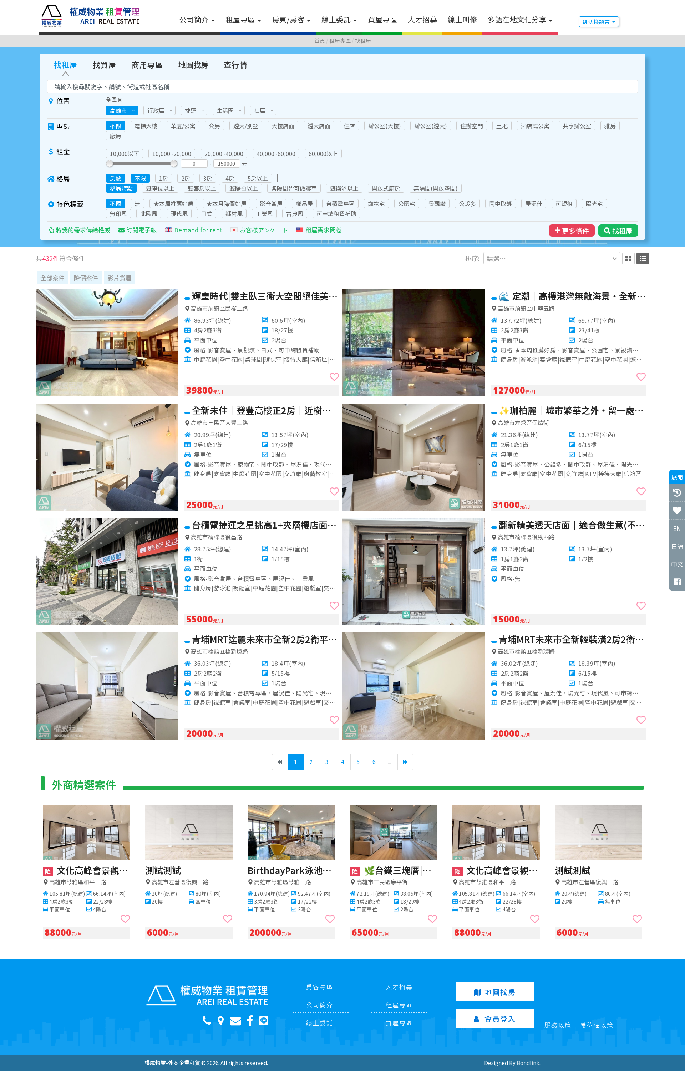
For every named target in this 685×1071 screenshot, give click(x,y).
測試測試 (163, 870)
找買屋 (104, 64)
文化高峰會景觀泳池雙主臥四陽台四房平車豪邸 (87, 870)
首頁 (319, 40)
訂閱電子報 (141, 229)
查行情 (235, 64)
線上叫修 (462, 19)
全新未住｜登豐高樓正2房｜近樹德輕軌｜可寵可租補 (265, 410)
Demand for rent (198, 229)
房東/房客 (288, 19)
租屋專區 (240, 19)
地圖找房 (193, 64)
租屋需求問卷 (323, 229)
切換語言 (599, 21)
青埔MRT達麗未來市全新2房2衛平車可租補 (265, 638)
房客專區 (319, 986)
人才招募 (422, 19)
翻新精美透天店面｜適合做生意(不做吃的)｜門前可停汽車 (572, 524)
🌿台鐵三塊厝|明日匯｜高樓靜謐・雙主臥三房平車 (394, 870)
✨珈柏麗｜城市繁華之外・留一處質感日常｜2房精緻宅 (572, 410)
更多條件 (575, 230)
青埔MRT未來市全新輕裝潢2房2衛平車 (572, 638)
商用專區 (147, 64)
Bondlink (528, 1062)
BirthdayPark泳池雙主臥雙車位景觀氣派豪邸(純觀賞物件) (291, 870)
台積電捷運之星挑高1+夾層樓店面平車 (265, 524)
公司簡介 (194, 19)
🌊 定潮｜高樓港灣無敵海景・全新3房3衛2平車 (572, 295)
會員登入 (500, 1019)
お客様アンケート (264, 229)
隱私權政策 (597, 1024)
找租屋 (363, 40)
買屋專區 (382, 19)
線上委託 (336, 19)
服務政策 (558, 1024)
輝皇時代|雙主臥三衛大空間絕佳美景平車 (265, 295)
